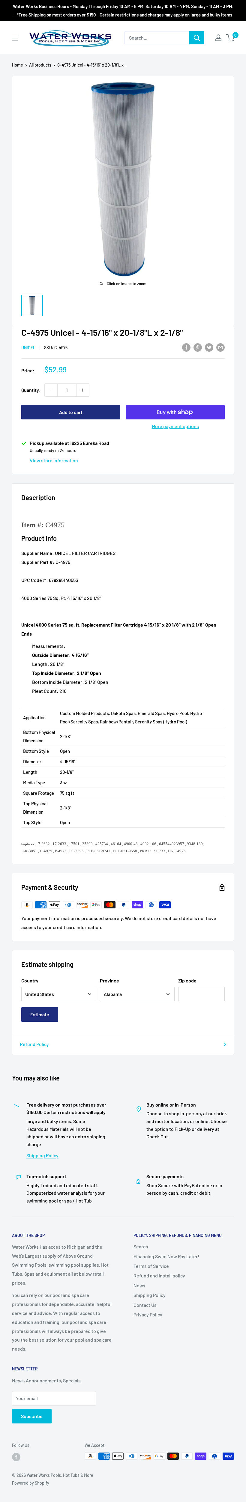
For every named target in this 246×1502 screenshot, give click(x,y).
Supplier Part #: (38, 562)
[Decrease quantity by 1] (51, 390)
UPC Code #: (34, 580)
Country (29, 980)
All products (40, 64)
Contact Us (145, 1305)
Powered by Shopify (30, 1483)
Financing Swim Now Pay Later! (166, 1256)
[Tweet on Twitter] (209, 347)
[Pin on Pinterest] (198, 347)
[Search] (196, 37)
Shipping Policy (42, 1155)
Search (141, 1246)
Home (17, 64)
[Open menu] (15, 38)
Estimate (39, 1014)
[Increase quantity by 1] (82, 390)
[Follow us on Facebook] (16, 1457)
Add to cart (70, 412)
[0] (230, 37)
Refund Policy (34, 1044)
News (139, 1285)
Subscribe (32, 1416)
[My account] (218, 37)
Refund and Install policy (159, 1275)
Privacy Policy (148, 1314)
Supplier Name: (37, 553)
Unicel (28, 347)
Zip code (187, 980)
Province (109, 980)
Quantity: (31, 390)
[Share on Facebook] (186, 347)
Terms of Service (151, 1266)
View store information (54, 460)
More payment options (175, 426)
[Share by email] (220, 347)
